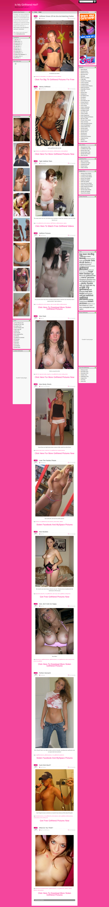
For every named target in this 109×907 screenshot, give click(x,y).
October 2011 (84, 374)
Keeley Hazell (84, 166)
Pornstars (17, 339)
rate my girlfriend (57, 76)
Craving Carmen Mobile (86, 176)
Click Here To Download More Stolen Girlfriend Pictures (54, 308)
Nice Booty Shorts (45, 384)
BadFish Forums (84, 72)
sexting (90, 299)
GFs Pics (17, 344)
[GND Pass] (54, 747)
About (39, 12)
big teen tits (38, 593)
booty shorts (41, 450)
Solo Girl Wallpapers (85, 125)
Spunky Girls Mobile (85, 191)
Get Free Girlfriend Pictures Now (54, 597)
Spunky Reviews (85, 130)
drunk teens (84, 262)
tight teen (62, 754)
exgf (91, 262)
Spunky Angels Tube (85, 152)
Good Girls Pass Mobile (86, 183)
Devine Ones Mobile (85, 178)
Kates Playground (85, 115)
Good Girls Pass (84, 103)
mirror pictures (50, 151)
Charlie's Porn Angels (86, 81)
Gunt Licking (84, 105)
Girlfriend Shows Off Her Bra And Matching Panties (56, 16)
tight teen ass (90, 307)
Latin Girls (17, 46)
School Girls (18, 51)
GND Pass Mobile (85, 181)
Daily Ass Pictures (85, 87)
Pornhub (17, 335)
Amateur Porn (18, 326)
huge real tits (85, 271)
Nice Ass (17, 48)
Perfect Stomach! (45, 673)
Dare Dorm (17, 347)
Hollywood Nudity (85, 108)
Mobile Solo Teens (85, 188)
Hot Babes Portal (85, 110)
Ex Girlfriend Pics (19, 334)
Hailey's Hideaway (85, 107)
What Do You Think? (46, 828)
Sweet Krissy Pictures (86, 136)
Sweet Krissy (84, 134)
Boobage (83, 76)
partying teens (87, 281)
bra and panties (42, 76)
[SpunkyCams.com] (54, 886)
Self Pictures (18, 52)
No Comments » (72, 18)
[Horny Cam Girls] (54, 810)
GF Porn (17, 340)
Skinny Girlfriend (44, 87)
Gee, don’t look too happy (48, 604)
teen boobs (82, 305)
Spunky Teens (84, 131)
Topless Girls (18, 56)
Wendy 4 (83, 139)
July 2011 (83, 379)
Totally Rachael (84, 138)
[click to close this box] (29, 12)
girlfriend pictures (53, 659)
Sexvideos (17, 345)
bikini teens (87, 256)
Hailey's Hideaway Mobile (87, 184)
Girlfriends (17, 44)
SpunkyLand (84, 133)
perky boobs (56, 521)
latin (80, 277)
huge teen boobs (43, 374)
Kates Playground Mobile (87, 186)
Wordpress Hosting (43, 902)
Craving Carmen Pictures (87, 86)
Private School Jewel (86, 120)
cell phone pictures (90, 258)
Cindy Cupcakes (85, 82)
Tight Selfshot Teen (45, 161)
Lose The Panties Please (47, 460)
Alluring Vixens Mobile (86, 173)
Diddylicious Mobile (85, 180)
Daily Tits (83, 90)
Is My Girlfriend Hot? (26, 4)
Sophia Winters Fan (85, 126)
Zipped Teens (84, 141)
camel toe (47, 450)
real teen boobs (85, 292)
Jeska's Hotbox (84, 113)
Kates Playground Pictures (87, 117)
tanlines (89, 303)
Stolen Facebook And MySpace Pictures (54, 524)
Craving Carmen (85, 84)
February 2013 (84, 370)
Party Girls (17, 49)
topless (65, 223)
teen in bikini (89, 305)
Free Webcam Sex (19, 322)
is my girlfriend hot (50, 76)
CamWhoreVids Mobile (86, 175)
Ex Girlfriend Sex (85, 95)
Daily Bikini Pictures (85, 89)
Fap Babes (83, 97)
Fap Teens (83, 99)
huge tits (48, 374)
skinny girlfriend (64, 151)
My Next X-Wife (84, 118)
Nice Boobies (43, 532)
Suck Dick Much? (45, 765)
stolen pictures (37, 817)
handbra (89, 269)
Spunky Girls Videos (85, 153)
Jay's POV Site (84, 112)
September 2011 (85, 376)
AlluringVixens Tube (85, 147)
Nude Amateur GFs (19, 327)
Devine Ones (84, 92)
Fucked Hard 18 (84, 102)
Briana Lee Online (85, 77)
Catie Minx (83, 79)
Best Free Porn (84, 74)
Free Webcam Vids (85, 100)
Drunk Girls (17, 43)
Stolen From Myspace (20, 54)
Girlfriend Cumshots (19, 337)
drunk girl (81, 260)
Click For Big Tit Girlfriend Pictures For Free (54, 79)
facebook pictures (39, 816)
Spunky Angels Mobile (86, 189)
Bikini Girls (17, 41)
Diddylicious (84, 94)
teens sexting (62, 374)
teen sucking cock (44, 817)
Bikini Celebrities (85, 161)
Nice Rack (42, 316)
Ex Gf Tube (17, 332)
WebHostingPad (56, 902)
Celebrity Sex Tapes (85, 162)
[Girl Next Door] (54, 654)
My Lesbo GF (18, 329)
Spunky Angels (84, 128)
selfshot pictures (57, 151)
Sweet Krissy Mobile (85, 193)
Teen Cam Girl (84, 155)
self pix (82, 295)
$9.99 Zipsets (84, 69)
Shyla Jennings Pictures (86, 123)
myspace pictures (61, 450)
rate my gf (55, 593)
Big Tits (16, 39)
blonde (37, 76)
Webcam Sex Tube (19, 324)
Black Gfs (17, 331)
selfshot (58, 304)
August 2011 (84, 378)
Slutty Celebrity (84, 167)
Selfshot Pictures (45, 233)
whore (66, 374)
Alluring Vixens (84, 71)
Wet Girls (17, 57)
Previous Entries (40, 900)
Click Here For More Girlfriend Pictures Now (54, 154)
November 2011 (84, 373)
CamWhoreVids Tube (86, 148)
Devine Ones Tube (85, 150)
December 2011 (84, 371)
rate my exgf (53, 304)
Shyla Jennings (84, 121)
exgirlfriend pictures (45, 659)
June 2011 (83, 381)
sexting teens (67, 593)
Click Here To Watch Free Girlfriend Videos (54, 226)
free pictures (92, 266)
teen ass (93, 303)
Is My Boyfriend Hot (20, 34)
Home (35, 12)
